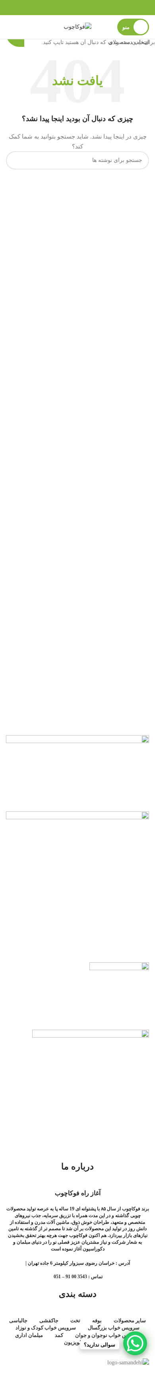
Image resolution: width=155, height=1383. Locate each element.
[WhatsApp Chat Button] (135, 1343)
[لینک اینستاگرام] (88, 7)
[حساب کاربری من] (9, 27)
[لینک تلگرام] (67, 7)
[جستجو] (23, 27)
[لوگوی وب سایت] (77, 26)
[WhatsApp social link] (77, 7)
